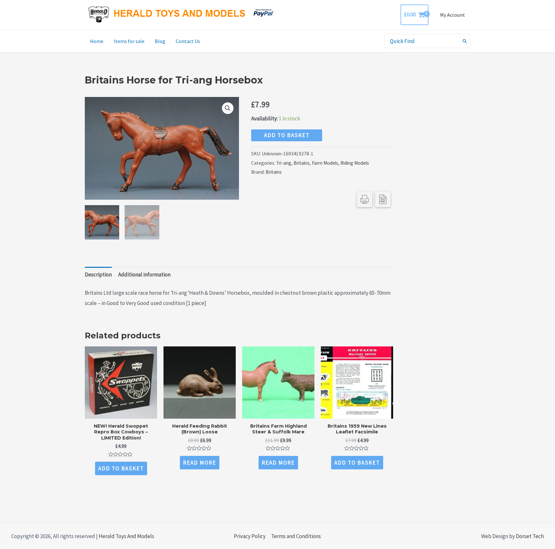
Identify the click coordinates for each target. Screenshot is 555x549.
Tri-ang (283, 163)
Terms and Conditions (296, 536)
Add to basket (287, 135)
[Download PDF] (383, 199)
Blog (160, 41)
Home (96, 41)
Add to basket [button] (121, 468)
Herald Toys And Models (126, 536)
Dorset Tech (530, 536)
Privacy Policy (250, 536)
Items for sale (129, 41)
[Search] (465, 41)
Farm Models (325, 163)
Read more (199, 462)
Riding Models (354, 163)
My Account (452, 15)
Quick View (121, 412)
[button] (227, 108)
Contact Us (188, 41)
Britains (302, 163)
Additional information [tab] (144, 274)
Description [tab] (98, 274)
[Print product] (364, 199)
